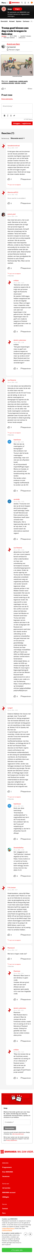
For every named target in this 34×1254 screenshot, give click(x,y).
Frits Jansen (12, 887)
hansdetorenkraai (14, 145)
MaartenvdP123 (13, 192)
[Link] (14, 115)
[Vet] (4, 115)
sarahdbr (17, 499)
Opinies (18, 21)
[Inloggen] (28, 2)
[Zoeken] (22, 2)
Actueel (12, 21)
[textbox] (17, 108)
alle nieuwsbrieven (18, 1134)
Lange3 (10, 708)
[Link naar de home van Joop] (4, 9)
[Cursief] (7, 115)
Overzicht (4, 21)
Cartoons (26, 21)
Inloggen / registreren (22, 123)
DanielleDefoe (19, 847)
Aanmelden (9, 1128)
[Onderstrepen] (10, 115)
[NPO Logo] (32, 3)
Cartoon (4, 36)
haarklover (17, 439)
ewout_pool (12, 214)
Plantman (17, 971)
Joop (10, 9)
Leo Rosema (12, 380)
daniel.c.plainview (20, 340)
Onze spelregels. (7, 99)
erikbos (16, 280)
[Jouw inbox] (25, 2)
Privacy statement (11, 1140)
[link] (3, 47)
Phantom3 (11, 948)
